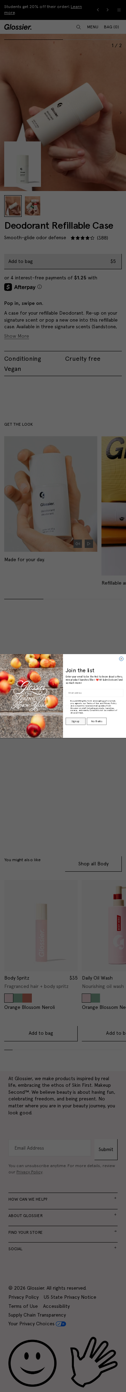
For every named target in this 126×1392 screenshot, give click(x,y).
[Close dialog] (121, 659)
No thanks (96, 721)
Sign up (75, 721)
